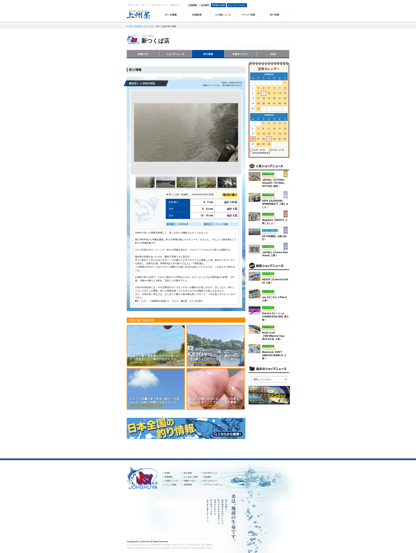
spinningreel (199, 548)
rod (191, 548)
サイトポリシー (210, 481)
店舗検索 (168, 477)
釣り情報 (188, 473)
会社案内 (207, 477)
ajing (143, 548)
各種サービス (190, 481)
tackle (186, 548)
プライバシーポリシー (213, 485)
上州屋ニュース (171, 481)
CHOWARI (155, 545)
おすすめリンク (210, 473)
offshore (174, 548)
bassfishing (151, 548)
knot (181, 548)
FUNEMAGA (192, 545)
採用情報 (188, 485)
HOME (167, 473)
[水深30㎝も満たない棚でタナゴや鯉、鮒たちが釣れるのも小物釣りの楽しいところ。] (186, 132)
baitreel (209, 548)
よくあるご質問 (191, 477)
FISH (182, 545)
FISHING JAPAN (170, 545)
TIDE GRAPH (206, 545)
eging (138, 548)
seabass (131, 548)
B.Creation (144, 545)
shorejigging (164, 548)
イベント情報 (170, 485)
